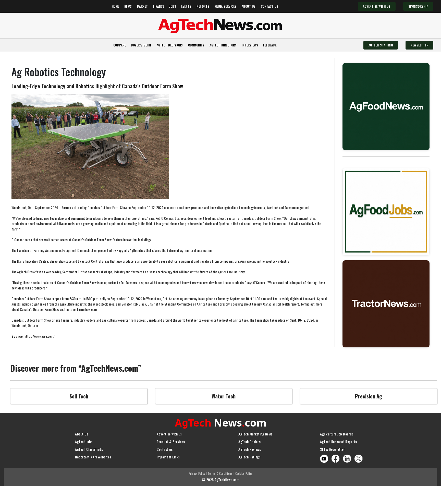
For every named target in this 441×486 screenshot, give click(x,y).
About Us (249, 6)
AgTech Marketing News (255, 433)
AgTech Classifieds (89, 449)
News (128, 6)
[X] (358, 458)
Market (142, 6)
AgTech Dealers (249, 441)
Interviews (250, 45)
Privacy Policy (197, 473)
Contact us (165, 449)
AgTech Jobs (84, 441)
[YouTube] (324, 459)
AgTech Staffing (381, 45)
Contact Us (269, 6)
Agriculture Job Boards (336, 433)
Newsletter (419, 45)
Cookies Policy (243, 473)
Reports (203, 6)
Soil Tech (78, 396)
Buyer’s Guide (141, 45)
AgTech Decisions (170, 45)
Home (115, 6)
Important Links (168, 456)
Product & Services (171, 441)
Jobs (172, 6)
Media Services (226, 6)
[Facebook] (336, 458)
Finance (158, 6)
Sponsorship (418, 6)
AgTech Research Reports (338, 441)
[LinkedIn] (347, 458)
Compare (119, 45)
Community (196, 45)
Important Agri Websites (93, 456)
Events (186, 6)
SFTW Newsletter (332, 449)
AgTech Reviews (249, 449)
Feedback (270, 45)
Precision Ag (368, 396)
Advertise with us (169, 433)
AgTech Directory (223, 45)
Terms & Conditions (220, 473)
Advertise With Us (376, 6)
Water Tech (224, 396)
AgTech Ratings (249, 456)
